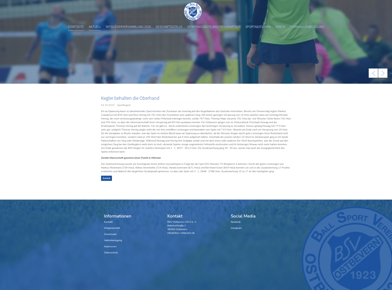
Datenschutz (111, 252)
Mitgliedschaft (112, 228)
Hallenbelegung (113, 240)
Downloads (110, 234)
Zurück (106, 178)
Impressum (110, 246)
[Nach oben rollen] (385, 283)
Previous (373, 73)
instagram (236, 228)
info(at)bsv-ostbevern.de (181, 233)
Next (382, 73)
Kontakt (108, 222)
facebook (236, 222)
